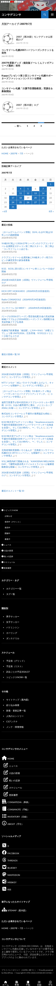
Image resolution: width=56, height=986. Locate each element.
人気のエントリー (15, 716)
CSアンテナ (12, 721)
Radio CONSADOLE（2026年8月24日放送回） (24, 299)
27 (35, 202)
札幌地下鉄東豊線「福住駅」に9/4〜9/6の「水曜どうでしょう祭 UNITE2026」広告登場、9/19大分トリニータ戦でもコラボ (28, 333)
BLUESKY (12, 867)
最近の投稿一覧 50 (11, 354)
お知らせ (8, 516)
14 (43, 193)
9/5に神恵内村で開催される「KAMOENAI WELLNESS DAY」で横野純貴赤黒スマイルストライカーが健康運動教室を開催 (28, 464)
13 (35, 193)
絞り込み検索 (12, 705)
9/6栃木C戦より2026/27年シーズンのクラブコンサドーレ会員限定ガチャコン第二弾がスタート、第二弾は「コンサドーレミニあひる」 (28, 246)
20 (35, 197)
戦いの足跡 (8, 556)
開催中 (7, 533)
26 (28, 202)
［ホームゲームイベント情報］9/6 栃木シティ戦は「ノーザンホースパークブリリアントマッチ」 (26, 392)
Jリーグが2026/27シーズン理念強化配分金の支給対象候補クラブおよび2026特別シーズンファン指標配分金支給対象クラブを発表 (28, 319)
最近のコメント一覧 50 (13, 490)
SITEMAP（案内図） (17, 910)
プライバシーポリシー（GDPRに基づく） (19, 970)
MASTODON (13, 875)
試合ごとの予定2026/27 (18, 671)
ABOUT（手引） (15, 824)
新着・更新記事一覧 (16, 710)
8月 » (51, 211)
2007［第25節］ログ (27, 104)
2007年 (14, 153)
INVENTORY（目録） (18, 816)
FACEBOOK (13, 853)
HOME (5, 153)
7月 (21, 153)
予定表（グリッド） (16, 660)
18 (20, 197)
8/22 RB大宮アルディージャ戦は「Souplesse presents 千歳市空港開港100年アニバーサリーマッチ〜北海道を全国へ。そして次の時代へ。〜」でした (28, 425)
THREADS (12, 860)
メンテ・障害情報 (15, 727)
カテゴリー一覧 (13, 588)
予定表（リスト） (15, 666)
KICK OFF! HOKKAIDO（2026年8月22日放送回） (26, 291)
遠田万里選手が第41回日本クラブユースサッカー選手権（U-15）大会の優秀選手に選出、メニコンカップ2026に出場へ (28, 405)
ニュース (7, 545)
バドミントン (12, 627)
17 (13, 197)
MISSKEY (11, 882)
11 (20, 193)
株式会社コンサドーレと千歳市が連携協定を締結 (25, 413)
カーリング (11, 633)
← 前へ (17, 125)
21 (43, 197)
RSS (9, 889)
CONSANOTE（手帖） (18, 809)
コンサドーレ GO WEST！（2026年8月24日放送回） (27, 308)
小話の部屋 (8, 550)
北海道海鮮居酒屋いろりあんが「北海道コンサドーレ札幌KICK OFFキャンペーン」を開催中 (28, 451)
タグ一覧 (10, 594)
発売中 (7, 527)
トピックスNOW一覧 (16, 677)
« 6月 (4, 211)
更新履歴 (7, 568)
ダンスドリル (12, 638)
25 (20, 202)
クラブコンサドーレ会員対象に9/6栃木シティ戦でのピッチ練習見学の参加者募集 (27, 258)
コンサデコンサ (11, 14)
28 (43, 202)
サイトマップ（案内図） (18, 699)
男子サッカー (12, 616)
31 (13, 206)
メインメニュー (52, 14)
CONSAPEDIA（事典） (18, 802)
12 (28, 193)
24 (13, 202)
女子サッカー (12, 622)
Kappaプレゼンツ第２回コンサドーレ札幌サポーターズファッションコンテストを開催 (27, 77)
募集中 (7, 539)
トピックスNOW (10, 510)
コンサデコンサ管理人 (20, 377)
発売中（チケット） (13, 522)
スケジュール (9, 562)
